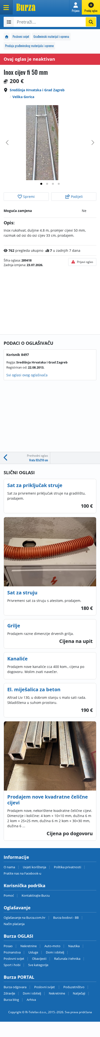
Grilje (13, 625)
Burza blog (11, 999)
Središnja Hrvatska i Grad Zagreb (37, 90)
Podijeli (76, 196)
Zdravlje (9, 993)
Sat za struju (22, 592)
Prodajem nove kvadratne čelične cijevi (47, 799)
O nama (9, 867)
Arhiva (31, 999)
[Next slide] (92, 142)
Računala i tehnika (67, 958)
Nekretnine (28, 946)
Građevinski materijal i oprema (51, 36)
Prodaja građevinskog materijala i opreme (29, 45)
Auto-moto (52, 946)
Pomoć (9, 895)
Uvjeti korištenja (34, 867)
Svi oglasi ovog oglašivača (27, 375)
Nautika (74, 946)
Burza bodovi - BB (66, 917)
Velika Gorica (23, 96)
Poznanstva (12, 952)
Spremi (28, 196)
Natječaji (79, 993)
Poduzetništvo (73, 987)
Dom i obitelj (55, 952)
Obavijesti (39, 958)
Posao (8, 946)
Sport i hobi (12, 965)
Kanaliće (17, 658)
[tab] (41, 183)
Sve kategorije (38, 965)
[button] (75, 7)
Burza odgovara (15, 987)
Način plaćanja (14, 924)
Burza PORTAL (19, 977)
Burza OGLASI (18, 936)
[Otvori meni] (6, 7)
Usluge (33, 952)
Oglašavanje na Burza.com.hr (24, 917)
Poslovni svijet (21, 36)
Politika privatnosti (67, 867)
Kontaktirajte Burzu (36, 895)
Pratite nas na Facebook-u (22, 873)
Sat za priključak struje (34, 485)
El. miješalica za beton (33, 689)
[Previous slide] (7, 142)
